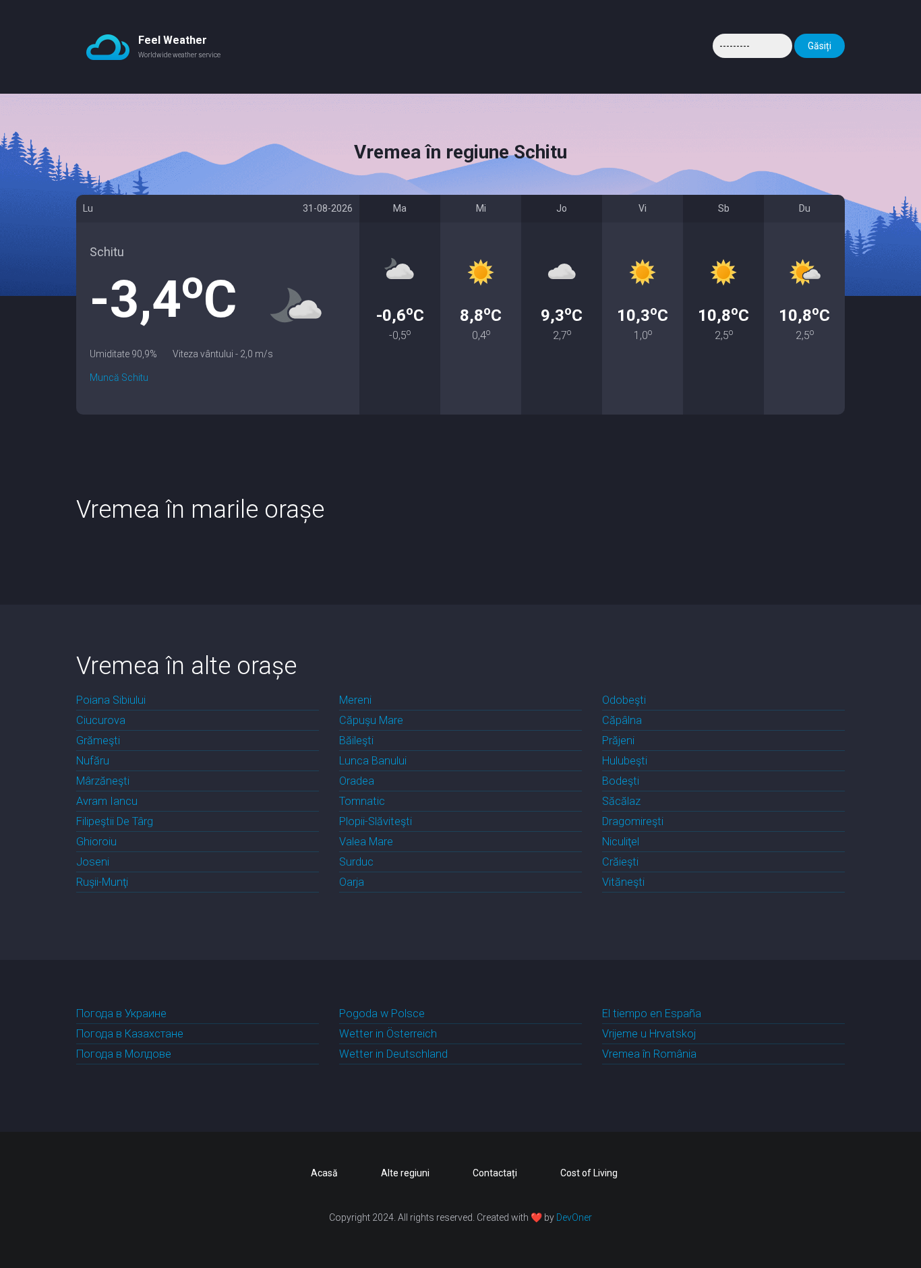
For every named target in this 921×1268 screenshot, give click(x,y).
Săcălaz (621, 801)
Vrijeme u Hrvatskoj (649, 1033)
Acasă (324, 1173)
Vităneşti (623, 882)
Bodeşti (620, 781)
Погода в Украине (121, 1013)
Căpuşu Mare (371, 720)
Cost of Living (589, 1173)
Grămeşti (98, 740)
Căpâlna (622, 720)
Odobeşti (624, 700)
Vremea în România (649, 1054)
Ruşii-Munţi (102, 882)
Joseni (92, 861)
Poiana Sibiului (111, 700)
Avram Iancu (107, 801)
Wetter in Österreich (388, 1033)
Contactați (495, 1173)
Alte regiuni (405, 1173)
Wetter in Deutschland (393, 1054)
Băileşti (356, 740)
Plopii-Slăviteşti (375, 821)
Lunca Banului (373, 760)
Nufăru (92, 760)
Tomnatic (362, 801)
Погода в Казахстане (129, 1033)
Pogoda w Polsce (382, 1013)
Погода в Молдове (123, 1054)
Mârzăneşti (102, 781)
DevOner (574, 1217)
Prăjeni (618, 740)
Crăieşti (620, 861)
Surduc (356, 861)
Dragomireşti (632, 821)
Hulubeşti (624, 760)
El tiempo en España (651, 1013)
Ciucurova (100, 720)
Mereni (355, 700)
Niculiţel (620, 841)
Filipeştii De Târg (114, 821)
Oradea (356, 781)
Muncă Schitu (119, 377)
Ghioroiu (96, 841)
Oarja (351, 882)
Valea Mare (366, 841)
